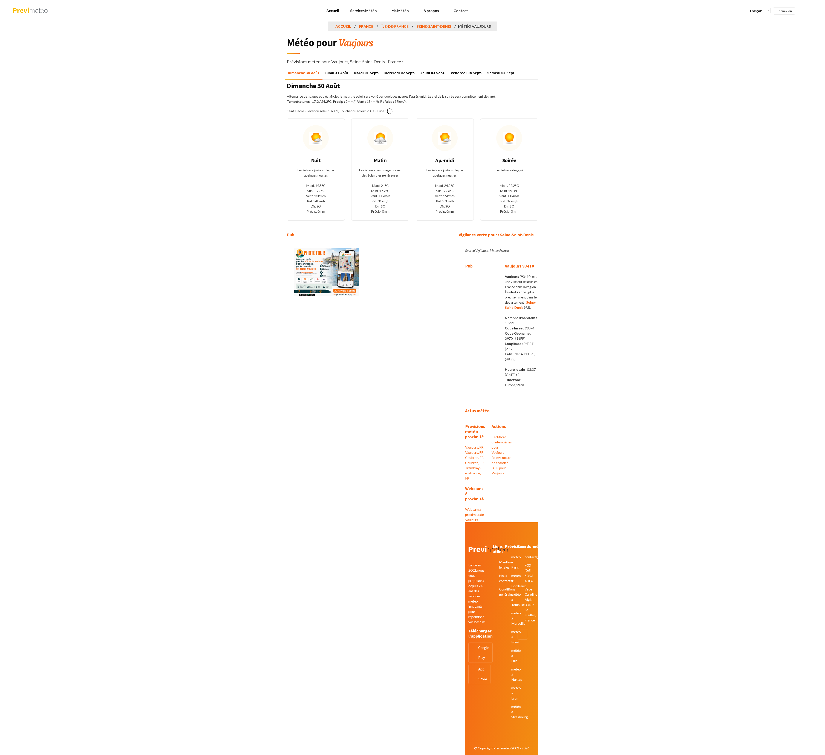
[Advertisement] (326, 331)
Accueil (332, 10)
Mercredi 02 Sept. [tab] (399, 72)
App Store (482, 674)
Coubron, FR (474, 457)
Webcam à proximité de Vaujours (474, 514)
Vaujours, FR (474, 447)
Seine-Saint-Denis (434, 26)
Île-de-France (395, 26)
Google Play (483, 652)
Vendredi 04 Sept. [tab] (466, 72)
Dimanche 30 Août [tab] (303, 72)
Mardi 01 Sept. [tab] (366, 72)
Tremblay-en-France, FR (473, 473)
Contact (461, 10)
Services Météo (363, 10)
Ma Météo (400, 10)
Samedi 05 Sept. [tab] (501, 72)
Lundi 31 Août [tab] (336, 72)
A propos (431, 10)
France (366, 26)
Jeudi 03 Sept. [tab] (432, 72)
